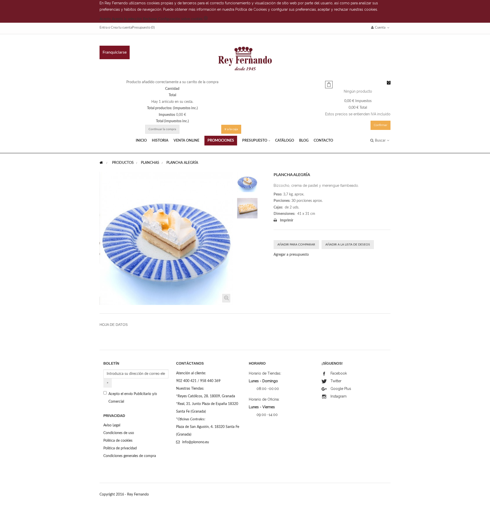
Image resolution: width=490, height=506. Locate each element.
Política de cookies (117, 440)
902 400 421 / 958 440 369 (198, 381)
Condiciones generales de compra (129, 456)
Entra (103, 27)
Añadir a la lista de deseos (347, 244)
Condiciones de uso (118, 433)
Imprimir (286, 220)
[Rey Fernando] (245, 59)
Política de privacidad (120, 448)
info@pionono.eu (195, 442)
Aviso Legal (111, 425)
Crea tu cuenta (121, 27)
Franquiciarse (115, 52)
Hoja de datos (114, 325)
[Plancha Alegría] (247, 182)
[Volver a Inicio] (101, 163)
